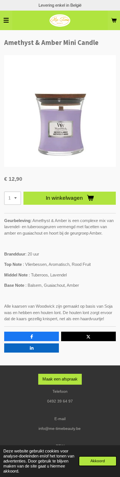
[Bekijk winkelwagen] (114, 20)
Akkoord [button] (97, 461)
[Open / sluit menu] (6, 20)
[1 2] (12, 198)
